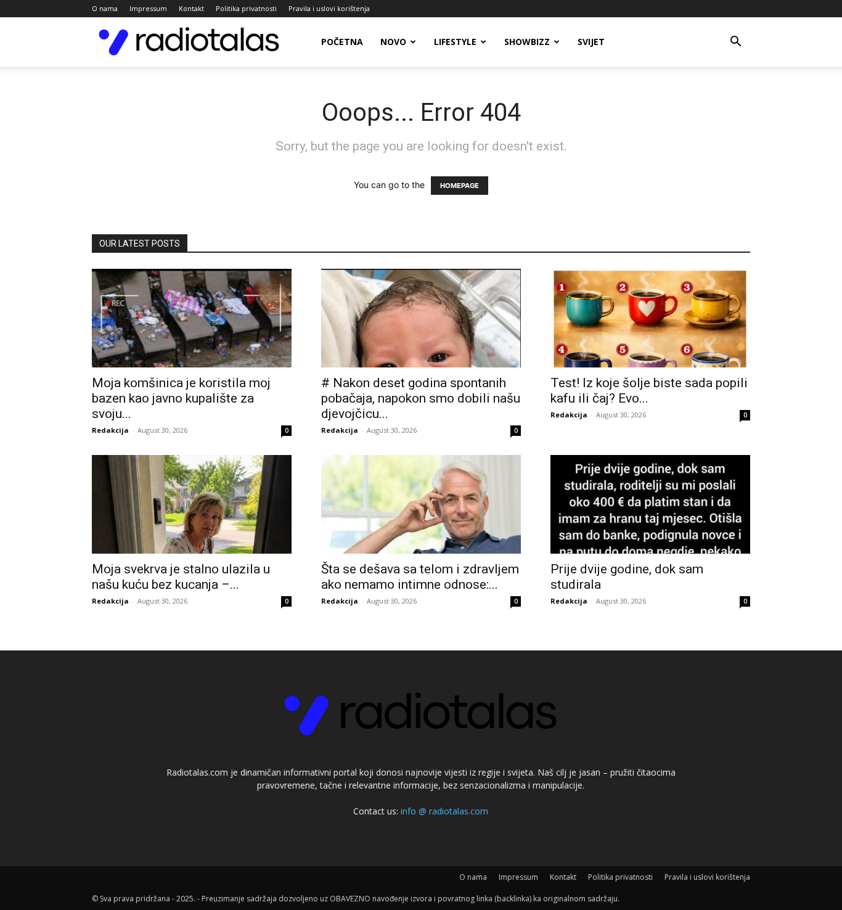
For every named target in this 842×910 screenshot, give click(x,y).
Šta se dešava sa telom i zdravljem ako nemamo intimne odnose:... (420, 577)
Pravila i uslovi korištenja (329, 8)
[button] (735, 43)
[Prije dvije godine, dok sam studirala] (650, 504)
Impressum (148, 8)
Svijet (591, 41)
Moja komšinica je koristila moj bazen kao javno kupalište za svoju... (181, 398)
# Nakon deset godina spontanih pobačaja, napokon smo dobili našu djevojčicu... (420, 398)
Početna (342, 41)
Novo (393, 41)
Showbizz (527, 41)
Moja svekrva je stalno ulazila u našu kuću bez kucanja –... (181, 577)
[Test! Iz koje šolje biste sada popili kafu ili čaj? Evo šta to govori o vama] (650, 318)
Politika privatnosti (246, 8)
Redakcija (110, 430)
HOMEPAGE (459, 185)
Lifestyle (455, 41)
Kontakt (191, 8)
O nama (105, 8)
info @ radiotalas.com (444, 811)
